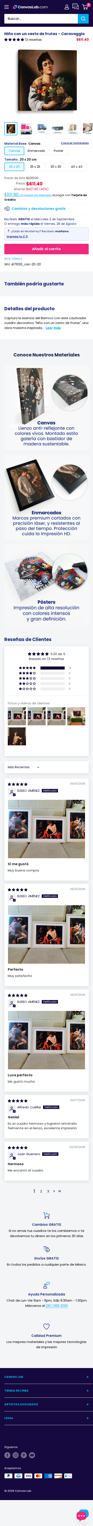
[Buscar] (83, 19)
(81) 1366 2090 (57, 1305)
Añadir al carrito (46, 248)
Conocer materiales (75, 143)
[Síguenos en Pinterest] (24, 1455)
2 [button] (41, 1191)
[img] (17, 784)
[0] (85, 7)
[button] (14, 39)
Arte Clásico (13, 258)
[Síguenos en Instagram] (16, 1455)
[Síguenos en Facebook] (7, 1455)
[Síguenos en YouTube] (32, 1455)
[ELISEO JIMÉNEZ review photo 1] (46, 829)
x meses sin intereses (28, 195)
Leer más (53, 328)
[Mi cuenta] (67, 7)
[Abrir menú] (6, 7)
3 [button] (48, 1191)
